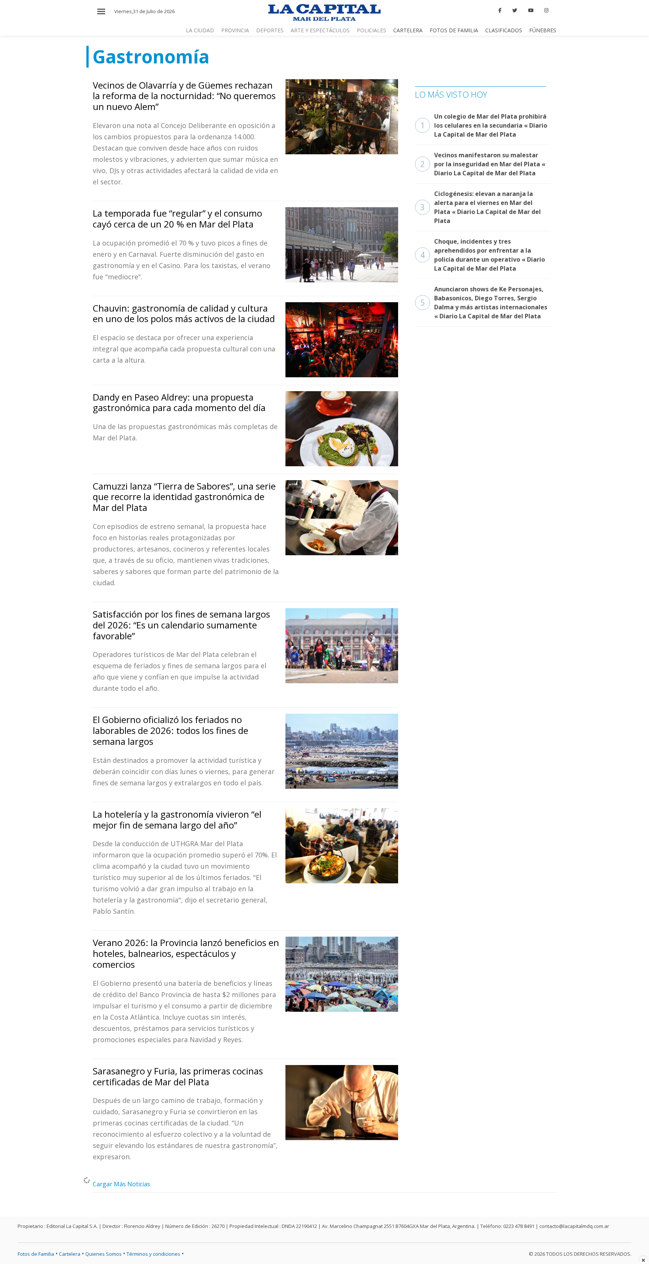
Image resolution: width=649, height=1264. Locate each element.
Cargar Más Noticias (121, 1184)
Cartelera (408, 30)
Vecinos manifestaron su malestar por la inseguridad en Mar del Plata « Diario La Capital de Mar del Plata (482, 164)
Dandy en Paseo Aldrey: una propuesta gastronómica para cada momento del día (179, 402)
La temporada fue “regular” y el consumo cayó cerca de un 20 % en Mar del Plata (177, 218)
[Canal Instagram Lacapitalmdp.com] (546, 10)
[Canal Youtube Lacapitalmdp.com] (530, 10)
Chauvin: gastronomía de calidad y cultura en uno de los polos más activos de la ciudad (184, 313)
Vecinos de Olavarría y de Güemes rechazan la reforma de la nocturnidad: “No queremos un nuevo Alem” (184, 96)
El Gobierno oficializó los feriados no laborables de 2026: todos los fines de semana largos (170, 730)
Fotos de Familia (454, 30)
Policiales (371, 30)
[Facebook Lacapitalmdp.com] (500, 10)
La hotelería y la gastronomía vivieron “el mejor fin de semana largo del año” (177, 819)
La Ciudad (200, 30)
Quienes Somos (103, 1253)
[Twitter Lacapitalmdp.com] (514, 10)
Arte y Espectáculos (320, 30)
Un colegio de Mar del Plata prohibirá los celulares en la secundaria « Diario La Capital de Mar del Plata (483, 125)
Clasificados (503, 30)
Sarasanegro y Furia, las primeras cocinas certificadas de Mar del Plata (178, 1076)
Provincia (235, 30)
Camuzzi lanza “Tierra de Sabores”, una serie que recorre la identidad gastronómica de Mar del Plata (184, 497)
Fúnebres (542, 30)
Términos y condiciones (153, 1253)
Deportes (270, 30)
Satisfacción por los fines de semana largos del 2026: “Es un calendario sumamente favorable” (181, 625)
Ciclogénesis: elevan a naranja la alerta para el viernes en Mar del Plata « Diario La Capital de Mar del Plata (480, 207)
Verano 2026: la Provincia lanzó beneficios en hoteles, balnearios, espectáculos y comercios (186, 953)
